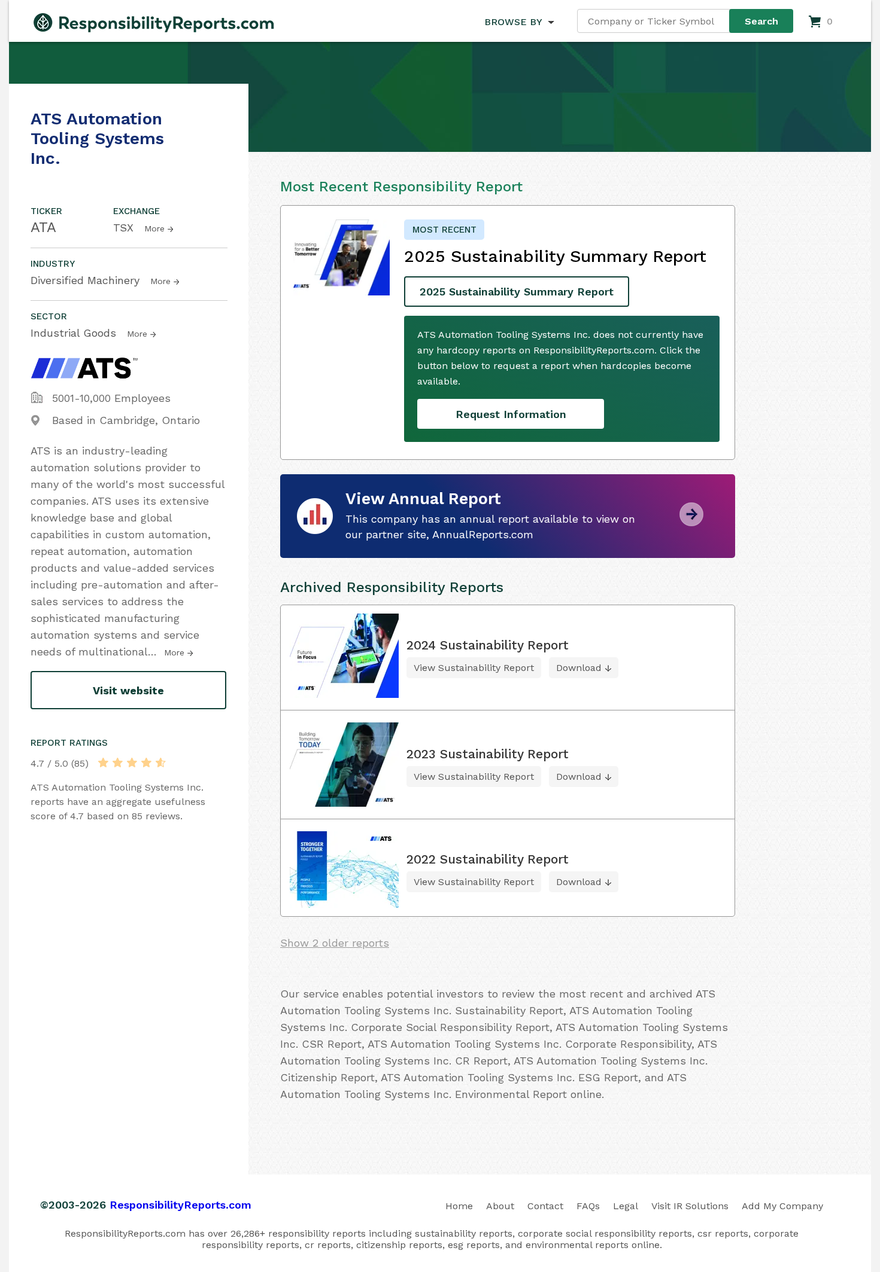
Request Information (511, 414)
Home (459, 1206)
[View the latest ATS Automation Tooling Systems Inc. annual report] (691, 521)
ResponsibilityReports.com (180, 1204)
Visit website (128, 690)
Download (579, 667)
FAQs (588, 1206)
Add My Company (782, 1206)
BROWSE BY (513, 22)
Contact (545, 1206)
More (154, 228)
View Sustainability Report (474, 667)
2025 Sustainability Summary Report (517, 291)
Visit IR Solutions (690, 1206)
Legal (625, 1206)
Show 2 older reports (334, 943)
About (500, 1206)
